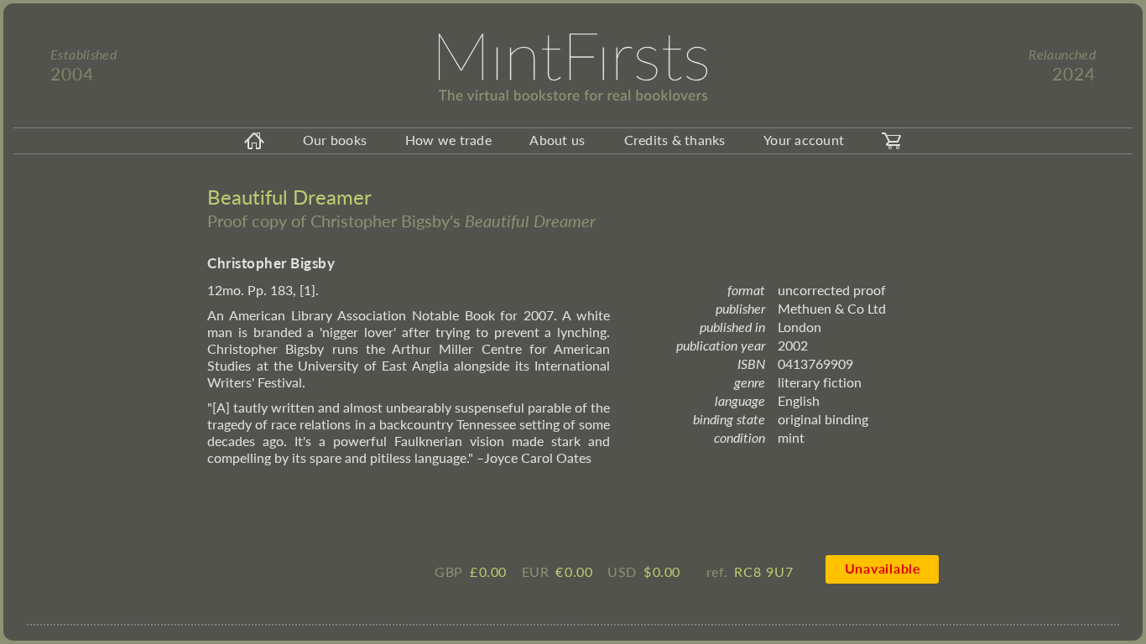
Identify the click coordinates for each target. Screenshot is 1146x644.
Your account (803, 140)
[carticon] (891, 141)
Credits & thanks (675, 140)
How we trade (448, 140)
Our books (335, 140)
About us (557, 140)
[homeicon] (254, 141)
